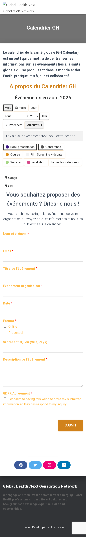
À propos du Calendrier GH (43, 86)
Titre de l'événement (20, 269)
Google (11, 179)
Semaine (21, 108)
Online (12, 326)
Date (7, 303)
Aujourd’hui (34, 125)
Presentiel (15, 333)
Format (9, 321)
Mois (8, 108)
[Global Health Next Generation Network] (21, 7)
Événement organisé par (23, 286)
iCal (9, 187)
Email (8, 251)
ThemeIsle (57, 527)
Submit (70, 425)
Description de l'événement (25, 359)
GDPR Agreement (17, 393)
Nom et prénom (16, 234)
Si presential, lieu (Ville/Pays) (25, 342)
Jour (34, 108)
